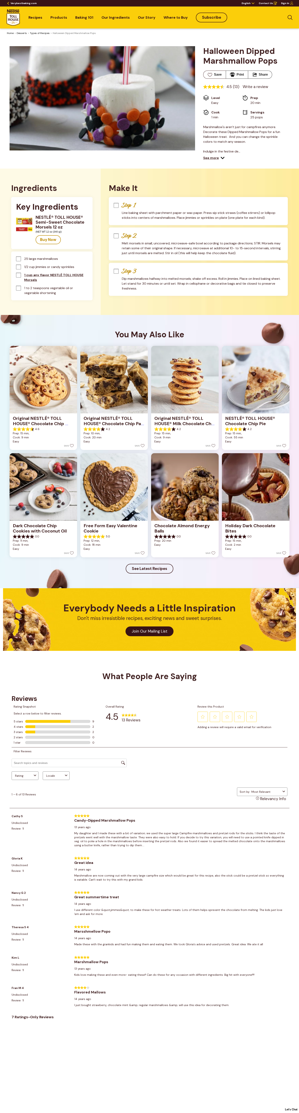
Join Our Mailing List (149, 631)
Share (263, 74)
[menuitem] (35, 17)
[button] (214, 158)
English (246, 3)
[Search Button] (290, 17)
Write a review (255, 86)
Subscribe (211, 17)
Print (240, 74)
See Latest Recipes (149, 568)
